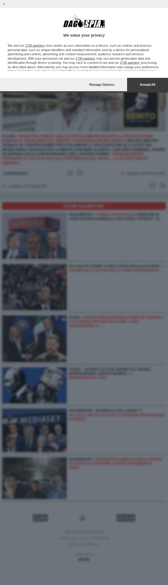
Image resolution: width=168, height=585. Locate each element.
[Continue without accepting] (4, 4)
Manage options (101, 84)
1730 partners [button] (35, 45)
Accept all (147, 84)
